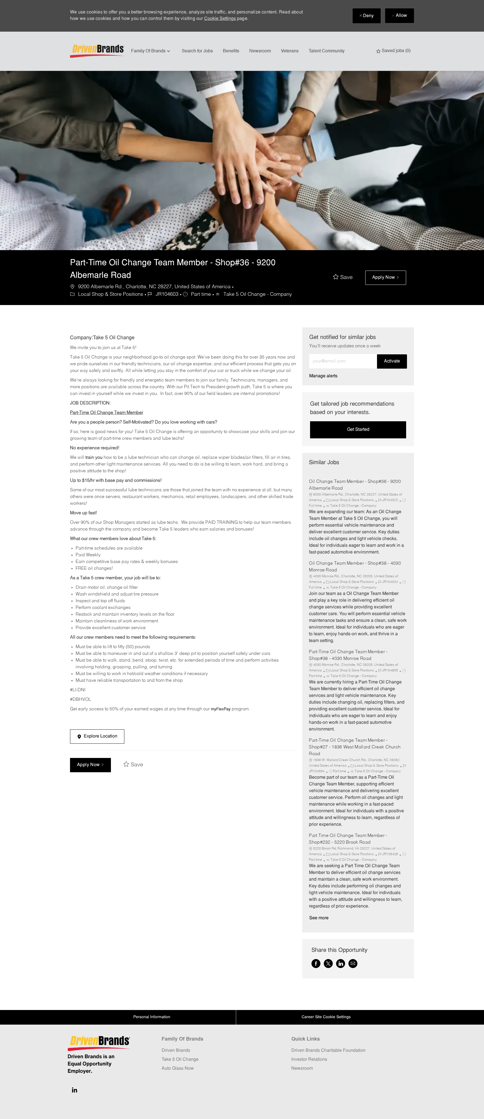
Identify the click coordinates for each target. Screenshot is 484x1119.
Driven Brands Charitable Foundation (328, 1050)
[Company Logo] (98, 51)
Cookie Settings (220, 19)
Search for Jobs (197, 51)
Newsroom (260, 51)
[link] (323, 376)
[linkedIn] (74, 1090)
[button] (385, 278)
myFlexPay (221, 709)
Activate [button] (392, 361)
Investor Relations (309, 1059)
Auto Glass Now (178, 1068)
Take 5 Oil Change (180, 1059)
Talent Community (327, 51)
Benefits (231, 51)
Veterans (290, 51)
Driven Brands (176, 1050)
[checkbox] (343, 277)
